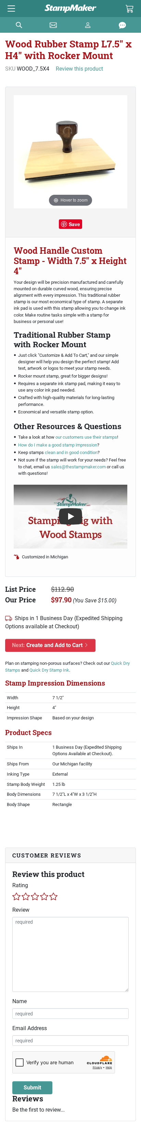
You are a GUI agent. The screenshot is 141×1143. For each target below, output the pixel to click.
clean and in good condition (71, 452)
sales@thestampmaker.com (78, 466)
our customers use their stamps (85, 437)
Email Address (29, 1028)
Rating (20, 885)
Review (20, 910)
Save (74, 224)
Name (19, 1001)
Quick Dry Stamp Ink (49, 670)
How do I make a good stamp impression (57, 445)
